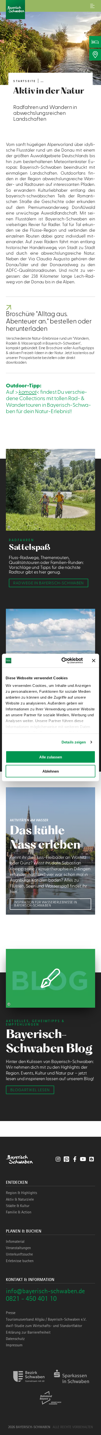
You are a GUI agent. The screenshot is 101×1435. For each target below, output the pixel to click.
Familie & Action (18, 1212)
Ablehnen (50, 771)
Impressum (14, 1345)
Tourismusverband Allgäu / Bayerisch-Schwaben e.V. (46, 1319)
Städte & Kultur (17, 1206)
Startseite (24, 81)
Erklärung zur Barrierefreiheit (28, 1332)
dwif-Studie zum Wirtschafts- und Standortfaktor (44, 1326)
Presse (10, 1313)
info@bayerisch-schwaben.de (45, 1291)
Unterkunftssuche (19, 1254)
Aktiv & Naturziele (20, 1199)
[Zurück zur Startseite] (50, 9)
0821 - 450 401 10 (31, 1298)
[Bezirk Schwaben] (29, 1385)
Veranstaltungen (18, 1248)
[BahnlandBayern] (50, 1406)
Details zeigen (74, 742)
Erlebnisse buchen (20, 1261)
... (41, 81)
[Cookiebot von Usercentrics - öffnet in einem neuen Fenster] (62, 661)
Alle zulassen (50, 757)
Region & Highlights (21, 1193)
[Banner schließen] (93, 660)
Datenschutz (15, 1339)
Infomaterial (15, 1241)
